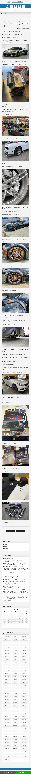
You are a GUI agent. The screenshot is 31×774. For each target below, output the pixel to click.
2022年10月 (15, 679)
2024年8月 (7, 659)
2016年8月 (7, 751)
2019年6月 (24, 716)
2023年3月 (24, 673)
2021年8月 (7, 693)
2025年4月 (15, 650)
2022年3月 (24, 685)
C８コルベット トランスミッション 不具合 (15, 579)
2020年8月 (7, 705)
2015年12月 (24, 756)
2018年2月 (7, 733)
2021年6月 (24, 693)
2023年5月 (7, 673)
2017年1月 (15, 745)
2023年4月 (15, 673)
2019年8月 (7, 716)
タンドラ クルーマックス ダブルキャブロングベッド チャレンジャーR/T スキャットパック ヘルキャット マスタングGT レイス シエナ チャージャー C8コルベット (16, 598)
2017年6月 (24, 739)
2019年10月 (15, 713)
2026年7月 (15, 636)
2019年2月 (7, 722)
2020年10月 (15, 702)
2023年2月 (7, 676)
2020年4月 (15, 708)
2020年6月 (24, 705)
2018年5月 (7, 731)
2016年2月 (7, 756)
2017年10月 (15, 736)
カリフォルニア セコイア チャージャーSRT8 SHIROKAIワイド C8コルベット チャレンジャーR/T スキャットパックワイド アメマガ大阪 (15, 588)
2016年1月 (15, 756)
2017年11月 (7, 736)
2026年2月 (7, 642)
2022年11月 (7, 679)
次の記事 (20, 530)
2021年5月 (7, 696)
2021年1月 (15, 699)
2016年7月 (15, 751)
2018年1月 (15, 733)
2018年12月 (24, 722)
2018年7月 (15, 728)
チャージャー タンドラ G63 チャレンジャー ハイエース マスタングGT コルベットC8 (16, 564)
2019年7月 (15, 716)
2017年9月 (24, 736)
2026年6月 (24, 636)
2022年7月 (15, 682)
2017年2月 (7, 745)
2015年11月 (7, 759)
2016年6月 (24, 751)
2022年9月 (24, 679)
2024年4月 (15, 662)
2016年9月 (24, 748)
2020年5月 (7, 708)
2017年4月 (15, 742)
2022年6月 (24, 682)
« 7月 (4, 627)
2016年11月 (7, 748)
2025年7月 (15, 647)
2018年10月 (15, 725)
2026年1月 (15, 642)
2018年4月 (15, 731)
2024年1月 (15, 665)
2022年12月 (24, 676)
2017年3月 (24, 742)
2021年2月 (7, 699)
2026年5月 (7, 639)
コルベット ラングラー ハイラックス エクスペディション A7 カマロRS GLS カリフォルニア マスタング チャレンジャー (16, 593)
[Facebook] (11, 6)
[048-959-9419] (23, 6)
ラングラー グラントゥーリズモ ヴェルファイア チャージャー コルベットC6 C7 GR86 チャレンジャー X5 (16, 583)
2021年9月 (24, 690)
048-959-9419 (9, 772)
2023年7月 (15, 670)
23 (26, 620)
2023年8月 (7, 670)
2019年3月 (24, 719)
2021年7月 (15, 693)
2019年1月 (15, 722)
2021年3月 (24, 696)
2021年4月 (15, 696)
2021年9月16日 (26, 28)
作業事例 (6, 548)
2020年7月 (15, 705)
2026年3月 (24, 639)
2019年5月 (7, 719)
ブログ (5, 13)
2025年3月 (24, 650)
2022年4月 (15, 685)
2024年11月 (7, 656)
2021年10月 (15, 690)
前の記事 (11, 530)
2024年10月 (15, 656)
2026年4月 (15, 639)
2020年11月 (7, 702)
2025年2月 (7, 653)
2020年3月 (24, 708)
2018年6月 (24, 728)
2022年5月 (7, 685)
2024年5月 (7, 662)
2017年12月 (24, 733)
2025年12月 (24, 642)
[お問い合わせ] (19, 6)
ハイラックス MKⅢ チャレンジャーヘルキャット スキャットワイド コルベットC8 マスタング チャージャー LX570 (16, 576)
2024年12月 (24, 653)
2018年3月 (24, 731)
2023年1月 (15, 676)
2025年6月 (24, 647)
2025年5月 (7, 650)
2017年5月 (7, 742)
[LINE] (15, 6)
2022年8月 (7, 682)
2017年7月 (15, 739)
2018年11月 (7, 725)
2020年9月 (24, 702)
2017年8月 (7, 739)
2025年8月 (7, 647)
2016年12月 (24, 745)
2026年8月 (7, 636)
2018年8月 (7, 728)
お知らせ (6, 544)
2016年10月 (15, 748)
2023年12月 (24, 665)
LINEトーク (24, 772)
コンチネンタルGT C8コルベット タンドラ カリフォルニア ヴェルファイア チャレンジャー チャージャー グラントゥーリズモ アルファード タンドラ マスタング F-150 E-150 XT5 (16, 569)
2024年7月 (15, 659)
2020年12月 (24, 699)
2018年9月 (24, 725)
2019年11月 (7, 713)
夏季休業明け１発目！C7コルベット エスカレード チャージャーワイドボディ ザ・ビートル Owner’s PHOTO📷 (16, 560)
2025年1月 (15, 653)
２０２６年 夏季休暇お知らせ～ (11, 573)
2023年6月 (24, 670)
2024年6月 (24, 659)
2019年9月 (24, 713)
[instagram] (7, 6)
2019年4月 (15, 719)
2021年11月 (7, 690)
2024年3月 (24, 662)
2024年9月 (24, 656)
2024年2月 (7, 665)
